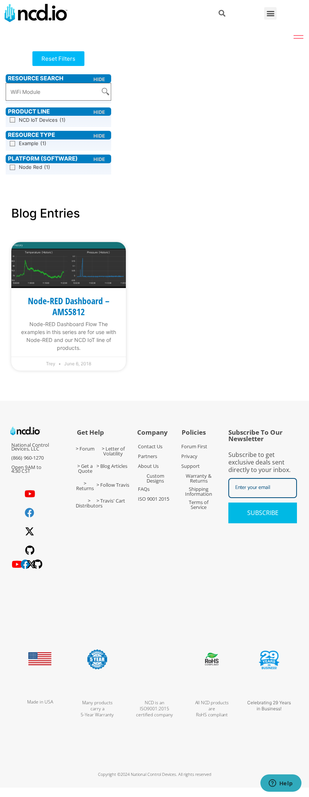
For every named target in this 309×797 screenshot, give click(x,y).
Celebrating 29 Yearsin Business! (269, 705)
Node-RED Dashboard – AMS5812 (68, 306)
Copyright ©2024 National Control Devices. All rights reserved (154, 774)
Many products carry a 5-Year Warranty (97, 708)
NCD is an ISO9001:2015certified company (154, 708)
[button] (270, 13)
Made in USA (40, 702)
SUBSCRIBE (262, 513)
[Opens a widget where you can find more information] (280, 783)
